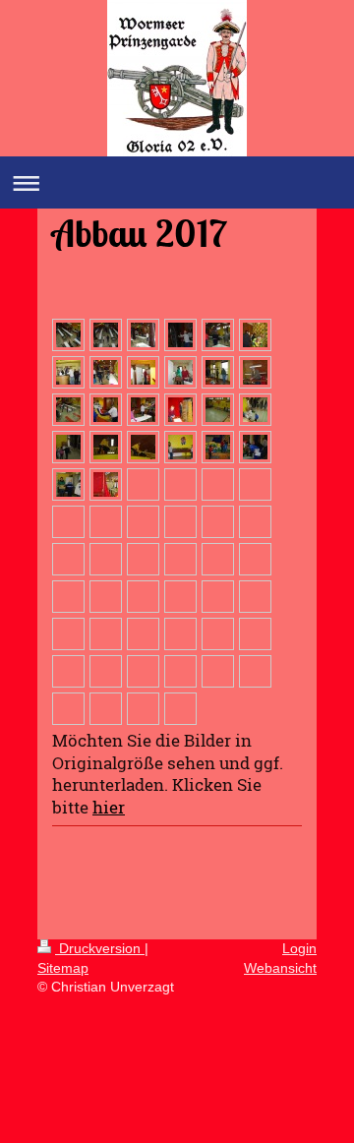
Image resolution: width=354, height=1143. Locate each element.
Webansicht (280, 968)
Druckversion (100, 948)
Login (299, 948)
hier (108, 807)
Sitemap (62, 968)
